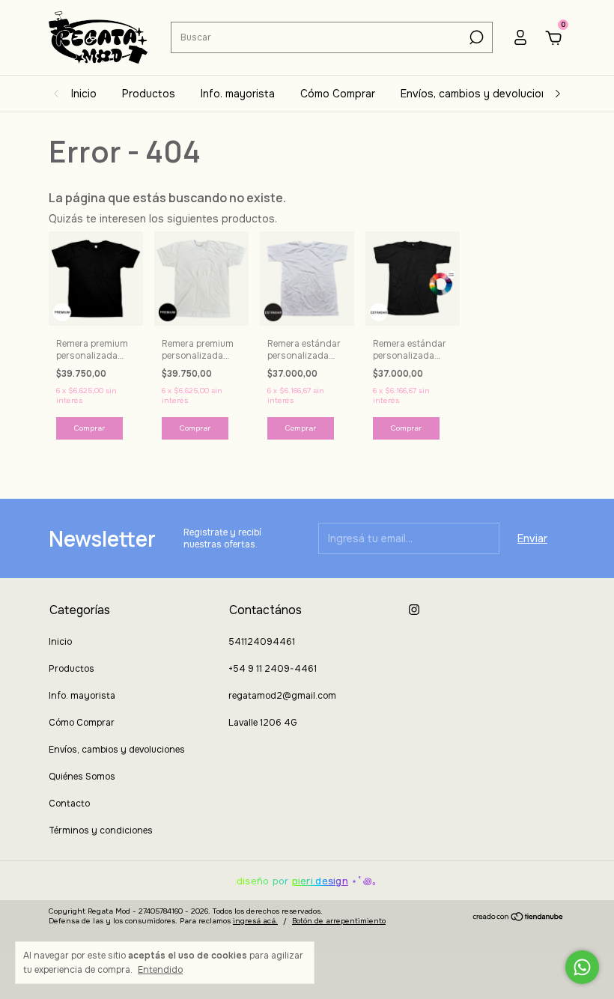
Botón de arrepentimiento (339, 921)
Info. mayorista (238, 93)
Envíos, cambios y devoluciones (480, 93)
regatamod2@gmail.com (282, 696)
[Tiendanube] (518, 918)
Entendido (160, 970)
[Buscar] (475, 37)
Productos (148, 93)
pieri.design (320, 881)
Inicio (84, 93)
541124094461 (261, 642)
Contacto (69, 804)
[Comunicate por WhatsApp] (582, 967)
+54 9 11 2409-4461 (272, 669)
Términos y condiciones (101, 830)
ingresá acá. (255, 921)
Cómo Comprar (337, 93)
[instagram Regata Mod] (414, 610)
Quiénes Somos (82, 777)
